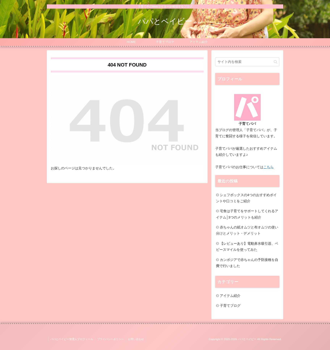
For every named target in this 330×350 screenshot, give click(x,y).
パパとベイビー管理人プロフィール (71, 339)
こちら (268, 167)
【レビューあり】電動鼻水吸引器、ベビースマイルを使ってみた (247, 247)
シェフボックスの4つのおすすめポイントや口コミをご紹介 (246, 198)
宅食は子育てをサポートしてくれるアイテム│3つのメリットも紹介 (247, 214)
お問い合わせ (136, 339)
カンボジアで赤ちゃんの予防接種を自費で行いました (247, 263)
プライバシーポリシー (110, 339)
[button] (275, 62)
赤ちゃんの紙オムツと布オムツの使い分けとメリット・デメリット (247, 230)
